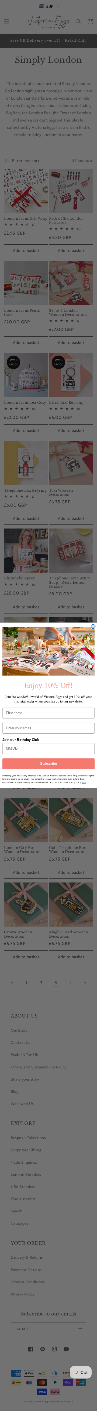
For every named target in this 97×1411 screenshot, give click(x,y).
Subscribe (48, 764)
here (83, 783)
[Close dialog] (93, 626)
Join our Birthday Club (21, 740)
